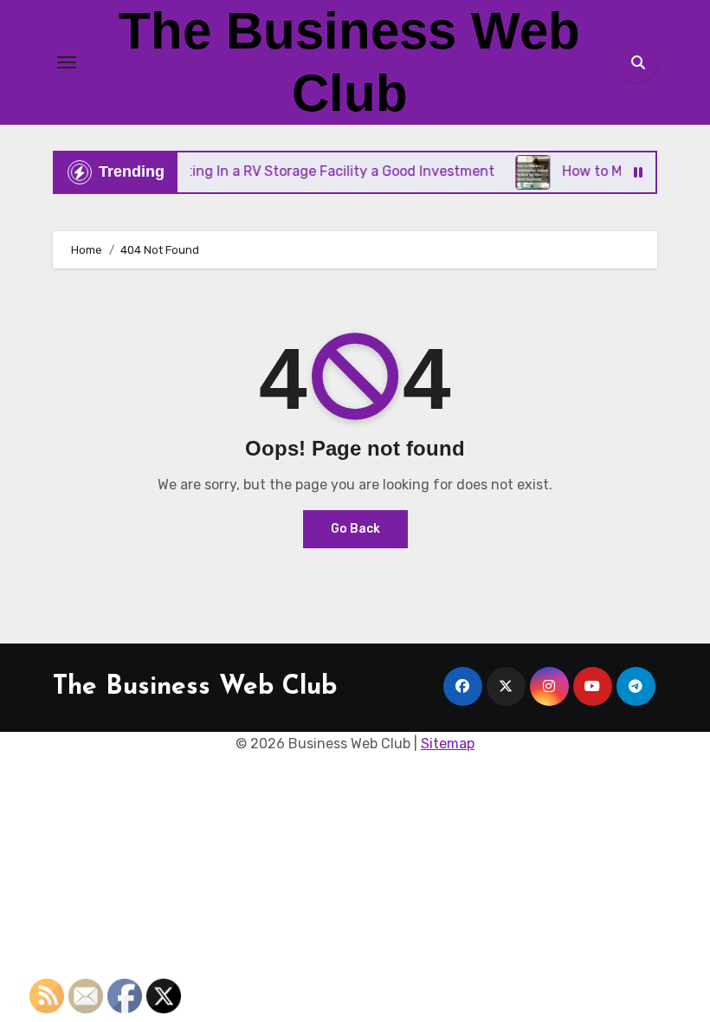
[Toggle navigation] (67, 62)
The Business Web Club (195, 687)
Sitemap (447, 743)
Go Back (355, 528)
